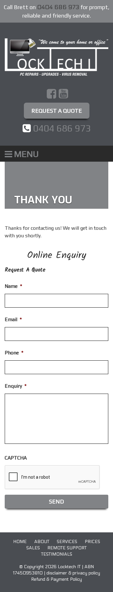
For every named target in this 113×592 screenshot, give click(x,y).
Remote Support (67, 548)
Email (13, 319)
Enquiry (15, 386)
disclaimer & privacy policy (73, 573)
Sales (33, 548)
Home (20, 541)
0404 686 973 (58, 7)
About (41, 541)
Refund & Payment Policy (56, 579)
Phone (14, 353)
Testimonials (56, 554)
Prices (92, 541)
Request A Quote (56, 110)
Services (67, 541)
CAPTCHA (16, 458)
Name (13, 286)
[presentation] (52, 477)
